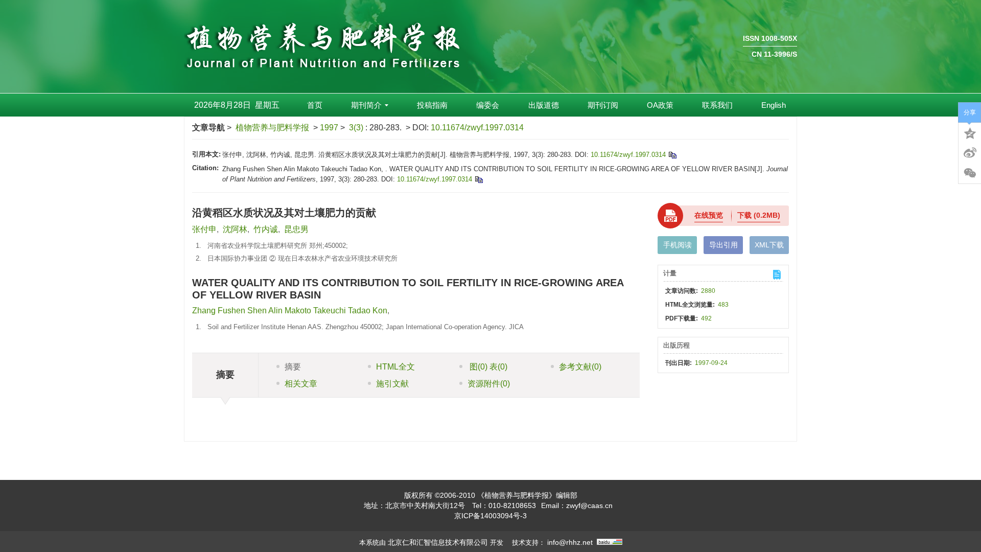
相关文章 (301, 383)
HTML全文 (395, 366)
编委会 (487, 105)
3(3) (357, 127)
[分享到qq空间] (970, 132)
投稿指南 (432, 105)
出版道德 (543, 105)
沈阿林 (235, 229)
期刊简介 (366, 105)
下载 (758, 215)
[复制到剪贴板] (672, 154)
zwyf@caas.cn (589, 505)
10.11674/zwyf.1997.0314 (477, 127)
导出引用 (723, 245)
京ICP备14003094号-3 (490, 516)
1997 (329, 127)
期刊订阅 (603, 105)
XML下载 (769, 245)
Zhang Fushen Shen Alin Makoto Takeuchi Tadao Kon (289, 310)
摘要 (293, 366)
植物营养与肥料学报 (272, 127)
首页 (314, 105)
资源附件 (489, 383)
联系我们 (717, 105)
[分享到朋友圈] (970, 173)
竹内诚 (265, 229)
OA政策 (660, 105)
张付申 (204, 229)
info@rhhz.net (570, 542)
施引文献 (392, 383)
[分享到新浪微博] (970, 153)
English (773, 105)
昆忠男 (296, 229)
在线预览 (708, 215)
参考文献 (580, 366)
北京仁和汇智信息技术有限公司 (438, 542)
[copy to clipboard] (478, 179)
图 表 (487, 366)
